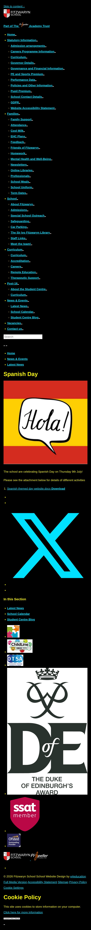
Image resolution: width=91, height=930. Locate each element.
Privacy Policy (78, 882)
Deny (12, 918)
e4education (78, 876)
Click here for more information (23, 912)
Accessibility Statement (42, 882)
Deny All (17, 918)
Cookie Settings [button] (14, 887)
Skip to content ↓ (14, 6)
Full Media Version (15, 882)
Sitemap (63, 882)
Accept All (7, 918)
